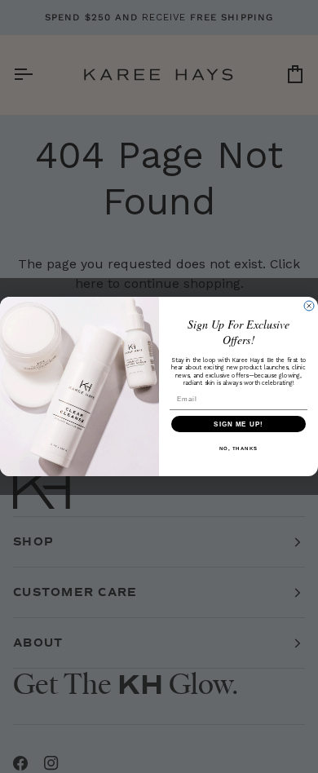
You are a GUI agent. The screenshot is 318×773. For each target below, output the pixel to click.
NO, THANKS (238, 449)
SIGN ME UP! (238, 424)
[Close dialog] (309, 306)
